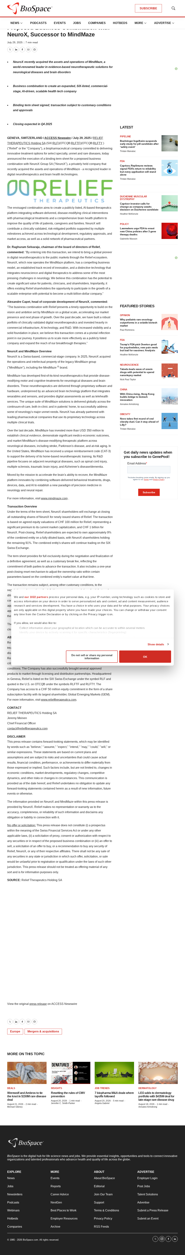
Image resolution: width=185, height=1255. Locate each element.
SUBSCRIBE (148, 8)
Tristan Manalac (128, 151)
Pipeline (125, 136)
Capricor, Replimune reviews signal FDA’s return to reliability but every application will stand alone (138, 170)
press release (38, 1003)
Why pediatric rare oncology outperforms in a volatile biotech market (138, 322)
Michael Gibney (15, 1107)
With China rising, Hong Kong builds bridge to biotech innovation (137, 397)
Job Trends (102, 1088)
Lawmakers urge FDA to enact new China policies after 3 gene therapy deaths (138, 231)
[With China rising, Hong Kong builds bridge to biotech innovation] (170, 396)
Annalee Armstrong (129, 404)
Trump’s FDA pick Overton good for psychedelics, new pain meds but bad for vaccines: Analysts (139, 347)
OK (145, 656)
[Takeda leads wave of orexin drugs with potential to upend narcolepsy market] (170, 371)
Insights (56, 1088)
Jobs (77, 23)
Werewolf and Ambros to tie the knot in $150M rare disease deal (26, 1096)
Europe (15, 1031)
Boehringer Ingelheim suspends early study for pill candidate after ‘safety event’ (139, 143)
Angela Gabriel (102, 1103)
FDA (122, 161)
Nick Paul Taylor (128, 379)
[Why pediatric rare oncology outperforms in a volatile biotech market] (170, 322)
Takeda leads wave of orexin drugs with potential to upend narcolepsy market (137, 372)
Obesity (125, 414)
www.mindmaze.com (54, 498)
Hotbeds (120, 23)
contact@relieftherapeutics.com (27, 728)
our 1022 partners (36, 596)
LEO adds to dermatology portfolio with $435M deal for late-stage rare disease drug (156, 1096)
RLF (55, 143)
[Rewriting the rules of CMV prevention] (70, 1073)
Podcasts (38, 23)
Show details (156, 644)
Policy (124, 224)
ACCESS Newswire (57, 137)
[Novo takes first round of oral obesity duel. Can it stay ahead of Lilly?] (170, 421)
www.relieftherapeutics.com (58, 699)
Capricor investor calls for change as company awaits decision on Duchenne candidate (139, 206)
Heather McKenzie (129, 214)
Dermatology (147, 1088)
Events (60, 23)
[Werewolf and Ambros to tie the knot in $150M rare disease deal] (27, 1073)
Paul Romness (127, 330)
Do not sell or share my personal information (91, 657)
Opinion (125, 315)
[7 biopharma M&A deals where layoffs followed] (114, 1073)
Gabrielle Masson (128, 239)
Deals (11, 1088)
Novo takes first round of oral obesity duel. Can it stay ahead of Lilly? (139, 421)
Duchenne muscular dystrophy (133, 198)
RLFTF (75, 143)
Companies (97, 23)
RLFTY (97, 143)
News (14, 23)
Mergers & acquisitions (43, 1031)
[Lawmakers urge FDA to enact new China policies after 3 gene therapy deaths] (170, 231)
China (123, 389)
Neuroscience (129, 364)
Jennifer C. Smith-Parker (63, 1103)
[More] (21, 23)
